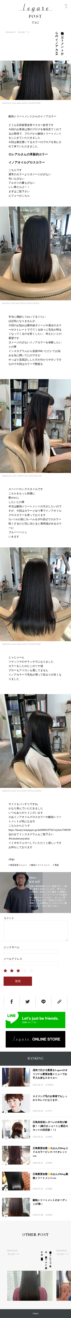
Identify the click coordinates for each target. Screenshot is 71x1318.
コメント (9, 918)
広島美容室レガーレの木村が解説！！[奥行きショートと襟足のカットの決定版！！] (50, 1126)
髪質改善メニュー (18, 865)
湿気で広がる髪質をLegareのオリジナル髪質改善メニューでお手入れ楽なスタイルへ (50, 1074)
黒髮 (57, 865)
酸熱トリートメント (40, 865)
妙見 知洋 (34, 882)
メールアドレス (13, 958)
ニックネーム (12, 947)
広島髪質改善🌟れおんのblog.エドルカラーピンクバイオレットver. (50, 1152)
